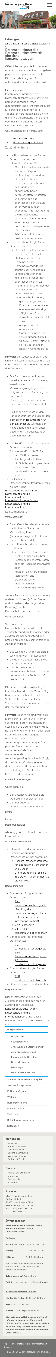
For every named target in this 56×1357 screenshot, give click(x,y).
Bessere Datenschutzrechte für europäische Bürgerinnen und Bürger (31, 864)
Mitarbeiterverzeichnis (23, 1072)
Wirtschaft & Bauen (17, 1156)
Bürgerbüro (17, 1036)
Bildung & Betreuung (18, 1152)
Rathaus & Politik (16, 1159)
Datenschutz (14, 1179)
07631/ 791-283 (22, 1304)
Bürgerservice (15, 1029)
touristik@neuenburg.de (27, 1310)
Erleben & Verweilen (17, 1146)
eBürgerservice (19, 1041)
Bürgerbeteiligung (17, 1102)
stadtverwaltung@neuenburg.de (32, 1282)
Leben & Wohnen (16, 1149)
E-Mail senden (15, 1211)
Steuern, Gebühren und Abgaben (25, 1079)
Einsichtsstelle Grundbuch (25, 1057)
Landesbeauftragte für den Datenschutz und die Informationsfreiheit (21, 1012)
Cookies (8, 1347)
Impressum (13, 1176)
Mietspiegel (17, 1067)
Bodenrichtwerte (20, 1062)
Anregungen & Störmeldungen (27, 1046)
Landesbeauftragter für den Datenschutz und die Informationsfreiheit (21, 504)
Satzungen (13, 1125)
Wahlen (11, 1096)
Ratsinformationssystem (20, 1120)
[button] (49, 5)
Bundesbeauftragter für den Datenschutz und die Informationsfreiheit (21, 494)
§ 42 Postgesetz (24, 924)
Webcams (12, 1114)
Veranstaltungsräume (19, 1085)
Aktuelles (12, 1143)
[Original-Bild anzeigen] (28, 27)
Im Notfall (12, 1182)
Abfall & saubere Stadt (23, 1051)
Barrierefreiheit (39, 1343)
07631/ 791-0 (29, 1276)
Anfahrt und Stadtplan (19, 1172)
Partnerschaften (16, 1108)
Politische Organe (17, 1091)
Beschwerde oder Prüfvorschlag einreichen (28, 140)
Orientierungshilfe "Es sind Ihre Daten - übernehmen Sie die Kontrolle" (32, 876)
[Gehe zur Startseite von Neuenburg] (17, 4)
